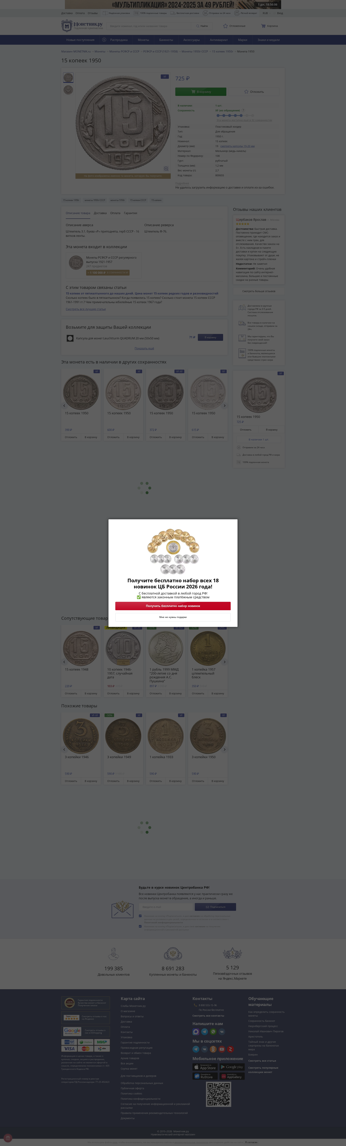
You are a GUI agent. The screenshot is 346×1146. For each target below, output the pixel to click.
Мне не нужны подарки (173, 617)
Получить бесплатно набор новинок (173, 606)
